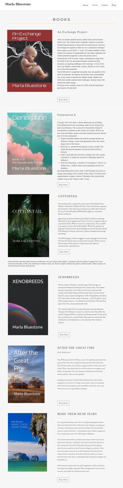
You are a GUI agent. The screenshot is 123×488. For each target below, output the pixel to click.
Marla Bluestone (18, 4)
